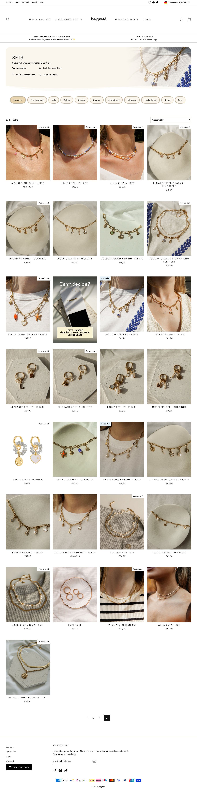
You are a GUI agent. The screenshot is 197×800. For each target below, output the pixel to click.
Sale (180, 100)
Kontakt (9, 2)
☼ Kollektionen (125, 19)
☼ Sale (147, 19)
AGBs (8, 756)
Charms (96, 100)
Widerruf (10, 761)
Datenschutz (11, 751)
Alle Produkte (37, 100)
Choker (81, 100)
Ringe (167, 100)
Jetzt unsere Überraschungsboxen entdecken (75, 333)
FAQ (17, 2)
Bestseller (17, 100)
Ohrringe (131, 100)
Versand (25, 2)
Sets (54, 100)
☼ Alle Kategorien (67, 19)
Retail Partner (38, 2)
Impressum (10, 746)
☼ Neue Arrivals (39, 19)
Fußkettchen (150, 100)
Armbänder (114, 100)
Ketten (67, 100)
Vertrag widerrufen (19, 767)
